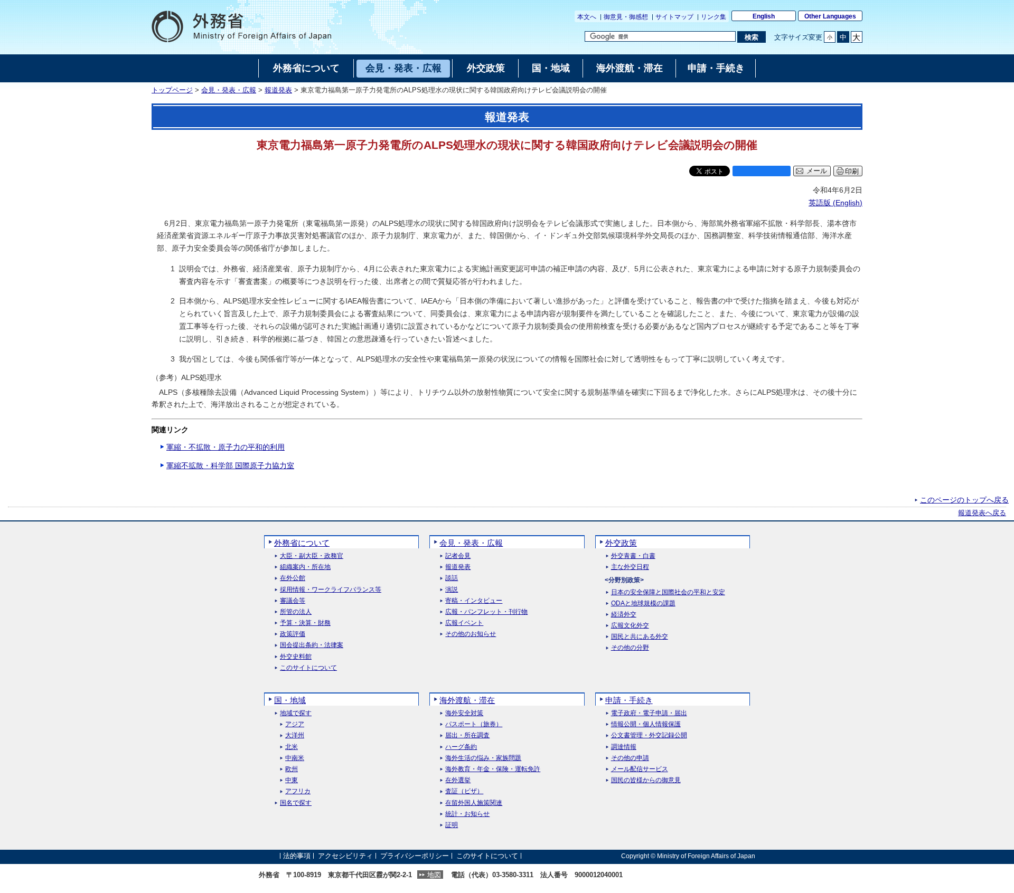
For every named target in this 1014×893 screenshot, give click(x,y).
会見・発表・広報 (228, 90)
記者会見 (458, 556)
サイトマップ (674, 17)
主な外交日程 (630, 567)
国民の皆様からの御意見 (646, 780)
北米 (291, 747)
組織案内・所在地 (305, 567)
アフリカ (298, 791)
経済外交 (623, 614)
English (764, 16)
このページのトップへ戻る (964, 500)
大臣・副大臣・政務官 (311, 556)
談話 (451, 578)
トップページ (172, 90)
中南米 (294, 758)
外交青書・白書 (633, 556)
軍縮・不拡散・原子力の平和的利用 (225, 447)
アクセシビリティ (345, 856)
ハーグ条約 (461, 747)
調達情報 (623, 747)
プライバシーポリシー (414, 856)
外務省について (302, 542)
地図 (434, 875)
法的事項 (297, 856)
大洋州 (294, 735)
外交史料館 (296, 656)
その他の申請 (630, 758)
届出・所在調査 (467, 735)
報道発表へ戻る (982, 513)
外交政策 (621, 542)
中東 (291, 780)
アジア (294, 724)
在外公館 (292, 578)
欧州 (291, 769)
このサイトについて (308, 667)
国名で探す (296, 803)
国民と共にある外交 (639, 636)
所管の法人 (296, 612)
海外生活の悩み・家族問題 (483, 758)
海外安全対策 (464, 713)
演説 (451, 589)
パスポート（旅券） (473, 724)
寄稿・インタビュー (473, 600)
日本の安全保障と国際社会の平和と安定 (668, 592)
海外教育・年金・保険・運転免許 (492, 769)
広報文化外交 (630, 625)
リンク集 (713, 17)
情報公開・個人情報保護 (646, 724)
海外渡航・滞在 (467, 700)
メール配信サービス (639, 769)
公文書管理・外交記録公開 (649, 735)
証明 (451, 825)
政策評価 (292, 634)
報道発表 (278, 90)
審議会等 (292, 600)
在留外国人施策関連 (473, 803)
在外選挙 (458, 780)
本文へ (586, 17)
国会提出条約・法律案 (311, 645)
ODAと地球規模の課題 (643, 603)
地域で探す (296, 713)
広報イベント (464, 623)
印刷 (852, 171)
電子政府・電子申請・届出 (649, 713)
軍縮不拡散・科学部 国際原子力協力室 (230, 465)
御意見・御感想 (626, 17)
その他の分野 (630, 647)
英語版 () (835, 202)
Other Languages (830, 16)
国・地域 (290, 700)
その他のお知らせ (470, 634)
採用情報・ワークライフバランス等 (330, 589)
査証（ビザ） (464, 791)
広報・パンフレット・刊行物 (486, 612)
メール (816, 171)
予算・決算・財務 (305, 623)
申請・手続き (629, 700)
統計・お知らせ (467, 814)
